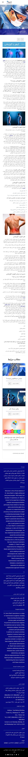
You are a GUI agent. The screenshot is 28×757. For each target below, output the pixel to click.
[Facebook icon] (18, 755)
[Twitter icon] (16, 755)
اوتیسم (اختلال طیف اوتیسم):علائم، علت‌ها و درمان (14, 438)
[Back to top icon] (24, 753)
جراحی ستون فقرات (18, 601)
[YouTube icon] (14, 755)
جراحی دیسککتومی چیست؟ (14, 378)
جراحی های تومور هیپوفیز (17, 598)
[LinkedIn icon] (12, 755)
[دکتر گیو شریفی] (9, 2)
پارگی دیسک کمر (14, 409)
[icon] (8, 755)
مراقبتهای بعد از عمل (18, 605)
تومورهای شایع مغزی (18, 603)
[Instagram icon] (10, 755)
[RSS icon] (6, 755)
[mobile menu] (3, 2)
